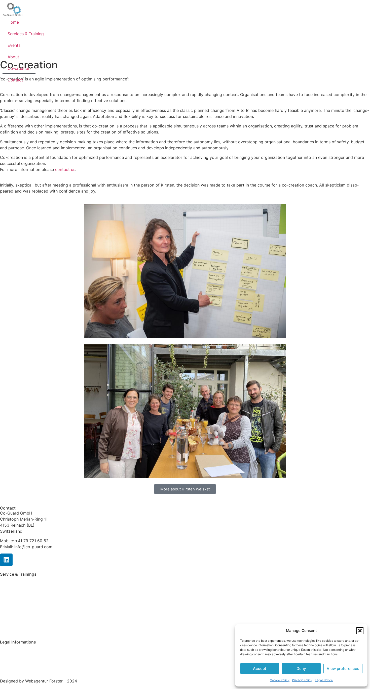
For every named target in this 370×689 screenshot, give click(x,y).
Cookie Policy (279, 680)
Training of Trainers (18, 598)
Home (13, 22)
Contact (15, 79)
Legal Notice (324, 680)
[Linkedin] (6, 560)
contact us (65, 169)
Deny (301, 668)
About (13, 56)
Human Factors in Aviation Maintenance (38, 588)
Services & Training (26, 33)
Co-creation (19, 68)
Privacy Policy (302, 680)
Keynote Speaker (16, 617)
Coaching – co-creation (22, 608)
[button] (359, 630)
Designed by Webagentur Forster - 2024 (38, 680)
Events (14, 45)
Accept (259, 668)
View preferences (343, 668)
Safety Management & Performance (34, 579)
